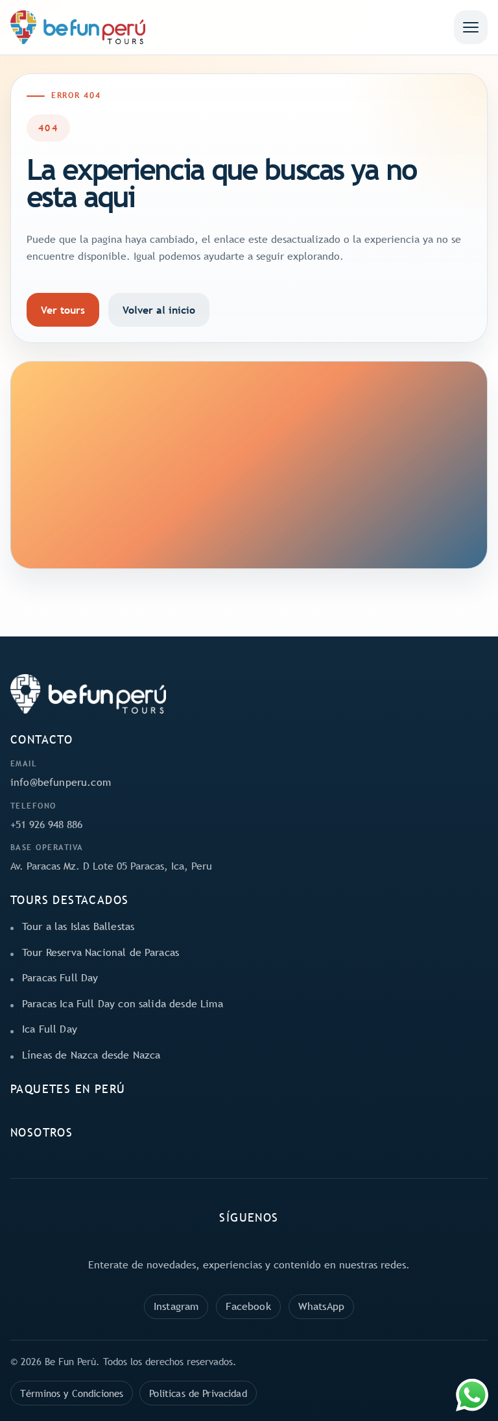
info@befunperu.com (60, 782)
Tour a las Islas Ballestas (78, 926)
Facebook (248, 1306)
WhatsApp (321, 1306)
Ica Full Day (49, 1029)
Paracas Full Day (60, 977)
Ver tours (63, 310)
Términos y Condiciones (71, 1393)
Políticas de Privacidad (197, 1393)
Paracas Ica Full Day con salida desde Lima (122, 1003)
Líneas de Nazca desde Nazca (91, 1055)
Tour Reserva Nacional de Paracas (100, 952)
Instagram (176, 1306)
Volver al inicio (159, 310)
